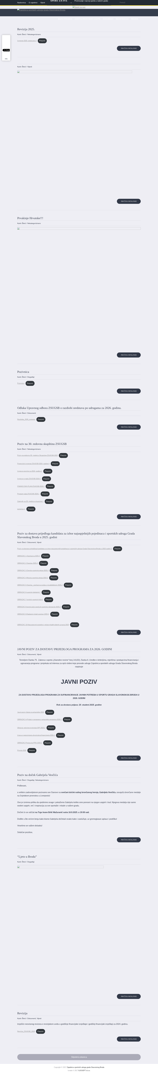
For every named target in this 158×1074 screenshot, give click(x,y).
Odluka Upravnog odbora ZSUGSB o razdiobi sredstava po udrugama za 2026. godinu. (69, 408)
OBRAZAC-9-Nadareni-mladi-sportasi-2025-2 (33, 614)
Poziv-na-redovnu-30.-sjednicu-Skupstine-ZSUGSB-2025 (37, 455)
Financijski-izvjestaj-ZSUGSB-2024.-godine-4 (33, 464)
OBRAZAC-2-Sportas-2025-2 (27, 563)
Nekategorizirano (34, 34)
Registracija (122, 19)
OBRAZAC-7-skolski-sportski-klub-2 (30, 600)
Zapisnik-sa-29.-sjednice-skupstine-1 (30, 501)
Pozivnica (23, 371)
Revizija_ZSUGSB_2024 (26, 1031)
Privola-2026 (21, 750)
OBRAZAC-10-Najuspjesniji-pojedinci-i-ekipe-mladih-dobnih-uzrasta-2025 (43, 625)
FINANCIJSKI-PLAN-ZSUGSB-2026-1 (30, 486)
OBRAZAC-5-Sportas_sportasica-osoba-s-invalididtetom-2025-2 (40, 585)
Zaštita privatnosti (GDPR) (87, 19)
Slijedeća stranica (79, 1057)
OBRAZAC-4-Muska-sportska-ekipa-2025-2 (32, 578)
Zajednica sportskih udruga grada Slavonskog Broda (85, 1067)
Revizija (22, 1013)
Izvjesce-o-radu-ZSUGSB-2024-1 (29, 479)
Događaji (30, 377)
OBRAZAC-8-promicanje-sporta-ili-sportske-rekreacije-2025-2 (39, 607)
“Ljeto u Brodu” (27, 856)
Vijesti (29, 67)
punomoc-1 (21, 509)
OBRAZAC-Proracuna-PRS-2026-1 (29, 743)
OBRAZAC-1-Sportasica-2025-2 (28, 556)
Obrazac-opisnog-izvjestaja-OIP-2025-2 (31, 728)
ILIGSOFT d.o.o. (84, 1070)
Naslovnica (21, 3)
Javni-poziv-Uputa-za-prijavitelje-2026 (30, 712)
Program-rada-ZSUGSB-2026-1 (28, 494)
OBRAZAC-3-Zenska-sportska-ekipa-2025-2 (33, 570)
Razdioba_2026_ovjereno (26, 419)
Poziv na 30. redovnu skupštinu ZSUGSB (42, 443)
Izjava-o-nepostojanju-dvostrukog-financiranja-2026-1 (36, 735)
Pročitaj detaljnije (129, 48)
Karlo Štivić (21, 34)
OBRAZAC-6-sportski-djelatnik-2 (28, 592)
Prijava (134, 19)
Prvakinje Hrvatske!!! (30, 218)
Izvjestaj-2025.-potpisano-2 (27, 41)
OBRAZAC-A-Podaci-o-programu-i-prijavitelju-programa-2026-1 (39, 719)
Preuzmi (42, 41)
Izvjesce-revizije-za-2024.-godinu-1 (29, 471)
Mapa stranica (65, 19)
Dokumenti (108, 19)
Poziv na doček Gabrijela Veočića (37, 775)
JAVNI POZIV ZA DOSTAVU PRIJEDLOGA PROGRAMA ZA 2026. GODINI (64, 649)
